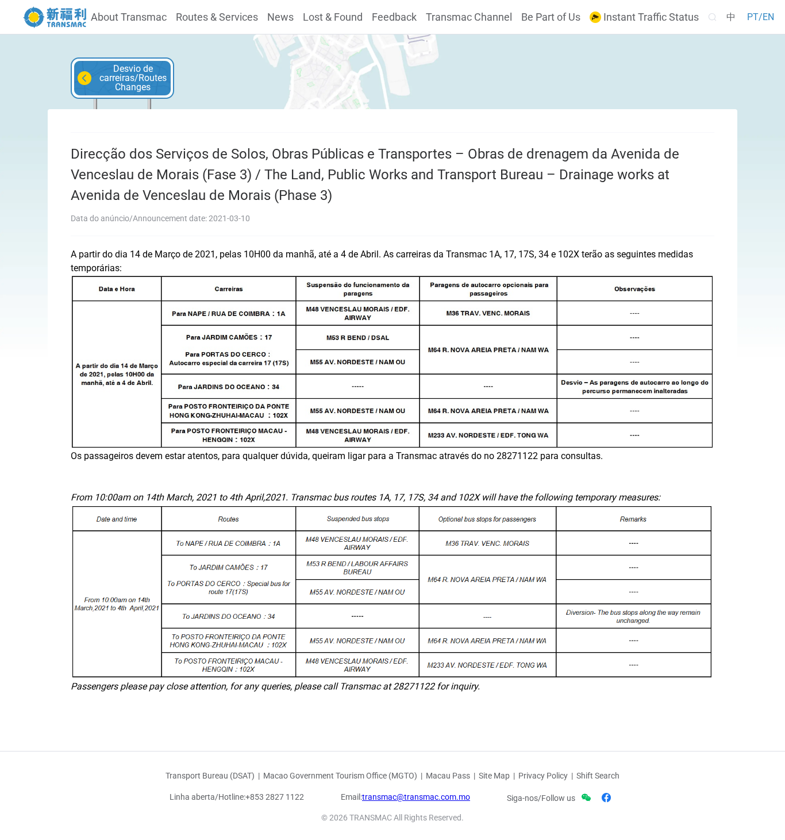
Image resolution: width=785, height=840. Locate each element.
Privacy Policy (543, 775)
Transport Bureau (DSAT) (210, 775)
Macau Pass (448, 775)
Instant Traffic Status (650, 17)
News (280, 17)
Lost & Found (333, 17)
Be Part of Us (550, 17)
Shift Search (597, 775)
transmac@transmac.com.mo (416, 797)
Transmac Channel (469, 17)
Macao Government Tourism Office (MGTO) (340, 775)
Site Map (494, 775)
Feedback (394, 17)
